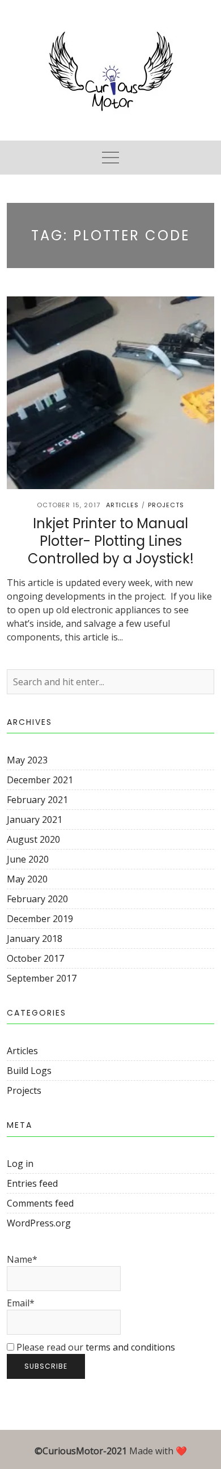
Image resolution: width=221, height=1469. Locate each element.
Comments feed (40, 1203)
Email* (21, 1303)
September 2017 (41, 978)
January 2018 (34, 938)
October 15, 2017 (68, 505)
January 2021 (34, 819)
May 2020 (27, 879)
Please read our (94, 1347)
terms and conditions (130, 1347)
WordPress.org (39, 1223)
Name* (22, 1259)
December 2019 (40, 918)
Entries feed (32, 1183)
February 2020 (37, 899)
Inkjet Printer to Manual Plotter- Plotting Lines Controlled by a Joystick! (111, 541)
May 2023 (27, 760)
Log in (20, 1163)
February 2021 (37, 799)
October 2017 (35, 958)
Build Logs (29, 1070)
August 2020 (33, 839)
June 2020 (28, 859)
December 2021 (40, 780)
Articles (122, 505)
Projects (166, 505)
